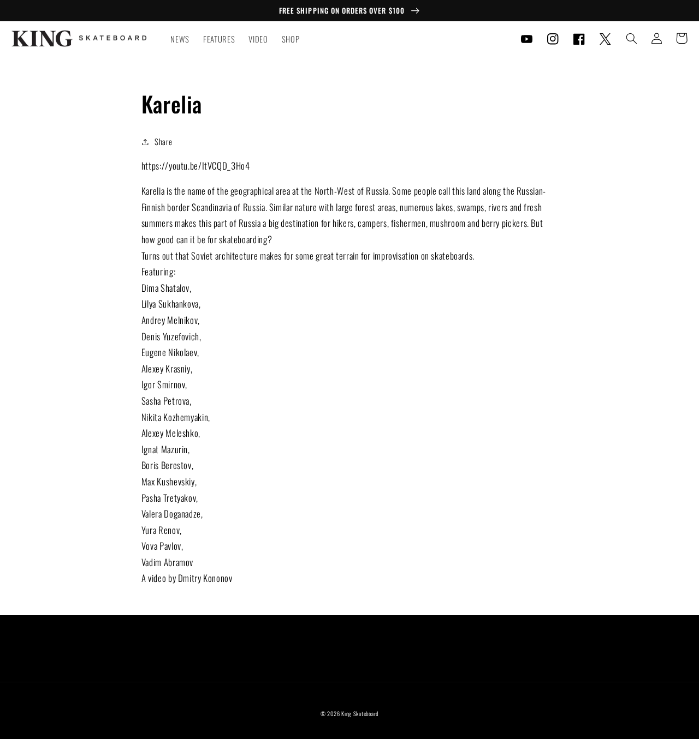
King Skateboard (359, 713)
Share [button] (163, 141)
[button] (631, 38)
